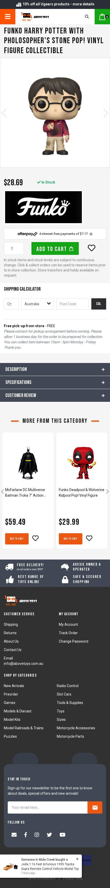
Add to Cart (52, 249)
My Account (68, 624)
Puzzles (10, 736)
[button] (92, 248)
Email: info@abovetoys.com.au (23, 661)
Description (16, 369)
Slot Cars (64, 694)
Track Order (68, 633)
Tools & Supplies (70, 703)
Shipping (11, 624)
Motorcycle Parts (70, 736)
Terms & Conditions (41, 878)
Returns (10, 633)
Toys (60, 711)
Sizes (61, 720)
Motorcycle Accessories (76, 728)
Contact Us (12, 650)
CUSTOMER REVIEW (20, 395)
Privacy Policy (73, 878)
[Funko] (43, 207)
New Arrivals (14, 686)
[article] (28, 492)
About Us (11, 641)
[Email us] (14, 835)
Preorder (11, 694)
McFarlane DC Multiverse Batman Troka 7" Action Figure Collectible (25, 493)
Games (9, 703)
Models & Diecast (17, 711)
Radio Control (68, 686)
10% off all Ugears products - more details (58, 4)
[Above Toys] (42, 17)
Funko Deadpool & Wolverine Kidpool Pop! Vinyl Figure (81, 492)
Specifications (18, 382)
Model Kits (12, 720)
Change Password (73, 641)
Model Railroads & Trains (23, 728)
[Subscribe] (94, 807)
